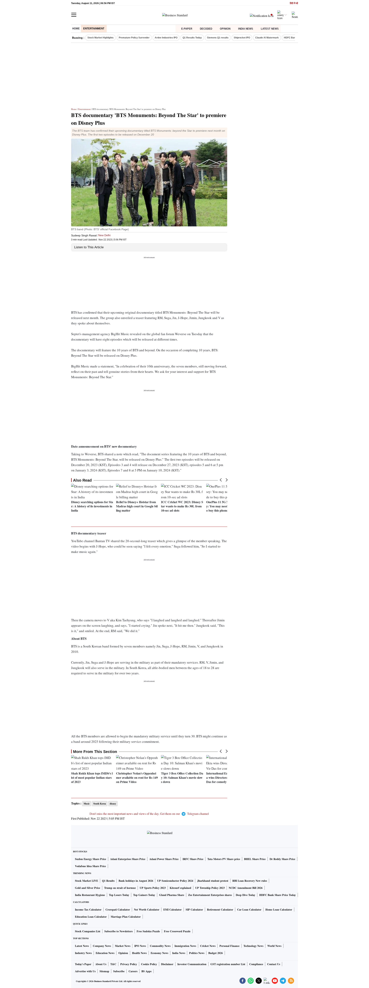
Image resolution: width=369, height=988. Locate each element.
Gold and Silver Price (87, 888)
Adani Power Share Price (164, 859)
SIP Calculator (194, 909)
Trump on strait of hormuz (120, 888)
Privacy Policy (128, 964)
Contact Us (273, 964)
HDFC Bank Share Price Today (277, 895)
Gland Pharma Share (171, 895)
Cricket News (207, 946)
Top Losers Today (119, 895)
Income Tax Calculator (88, 909)
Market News (122, 946)
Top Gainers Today (144, 895)
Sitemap (104, 971)
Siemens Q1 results (218, 37)
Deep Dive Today (245, 895)
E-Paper (186, 28)
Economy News (159, 953)
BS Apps (146, 971)
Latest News (270, 28)
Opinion (225, 28)
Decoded (206, 28)
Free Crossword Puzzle (177, 931)
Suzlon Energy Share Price (90, 859)
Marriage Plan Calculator (126, 917)
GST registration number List (227, 964)
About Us (100, 964)
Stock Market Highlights (100, 37)
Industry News (83, 953)
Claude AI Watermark (267, 37)
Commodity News (160, 946)
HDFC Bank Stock (294, 37)
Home (76, 28)
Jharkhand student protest (212, 881)
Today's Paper (83, 964)
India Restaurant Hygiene (90, 895)
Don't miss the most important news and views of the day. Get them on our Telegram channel (149, 814)
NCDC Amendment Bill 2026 (246, 888)
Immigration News (185, 946)
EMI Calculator (172, 909)
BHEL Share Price (255, 859)
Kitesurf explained (180, 888)
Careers (133, 971)
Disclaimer (167, 964)
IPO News (140, 946)
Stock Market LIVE (86, 881)
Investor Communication (191, 964)
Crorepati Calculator (118, 909)
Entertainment (93, 28)
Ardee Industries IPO (166, 37)
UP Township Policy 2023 (210, 888)
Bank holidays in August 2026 (136, 881)
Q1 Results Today (192, 37)
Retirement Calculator (220, 909)
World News (274, 946)
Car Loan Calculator (249, 909)
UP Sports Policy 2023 (153, 888)
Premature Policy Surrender (134, 37)
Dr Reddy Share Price (282, 859)
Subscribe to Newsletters (118, 931)
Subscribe (119, 971)
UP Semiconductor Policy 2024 (175, 881)
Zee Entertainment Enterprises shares (210, 895)
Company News (102, 946)
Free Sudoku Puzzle (148, 931)
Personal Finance (229, 946)
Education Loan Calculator (91, 917)
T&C (113, 964)
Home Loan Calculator (278, 909)
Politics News (196, 953)
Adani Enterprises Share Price (127, 859)
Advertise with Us (85, 971)
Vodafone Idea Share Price (90, 866)
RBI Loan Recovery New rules (249, 881)
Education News (105, 953)
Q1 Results (108, 881)
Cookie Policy (149, 964)
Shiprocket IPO (242, 37)
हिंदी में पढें (294, 3)
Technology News (253, 946)
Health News (139, 953)
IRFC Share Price (193, 859)
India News (245, 28)
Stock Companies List (87, 931)
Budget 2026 (215, 953)
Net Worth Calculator (146, 909)
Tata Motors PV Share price (223, 859)
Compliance (256, 964)
